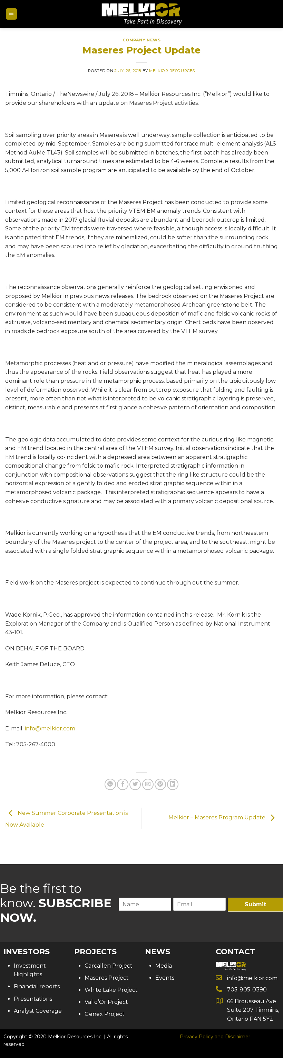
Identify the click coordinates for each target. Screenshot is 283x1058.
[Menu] (11, 14)
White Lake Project (111, 990)
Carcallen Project (109, 965)
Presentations (33, 999)
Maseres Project (107, 978)
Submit (255, 904)
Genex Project (105, 1014)
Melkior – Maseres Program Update (217, 817)
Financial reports (37, 986)
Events (164, 978)
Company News (142, 40)
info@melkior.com (50, 728)
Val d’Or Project (106, 1002)
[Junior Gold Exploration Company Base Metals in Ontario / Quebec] (141, 14)
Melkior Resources (172, 70)
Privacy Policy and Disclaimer (215, 1037)
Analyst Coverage (38, 1011)
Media (163, 965)
